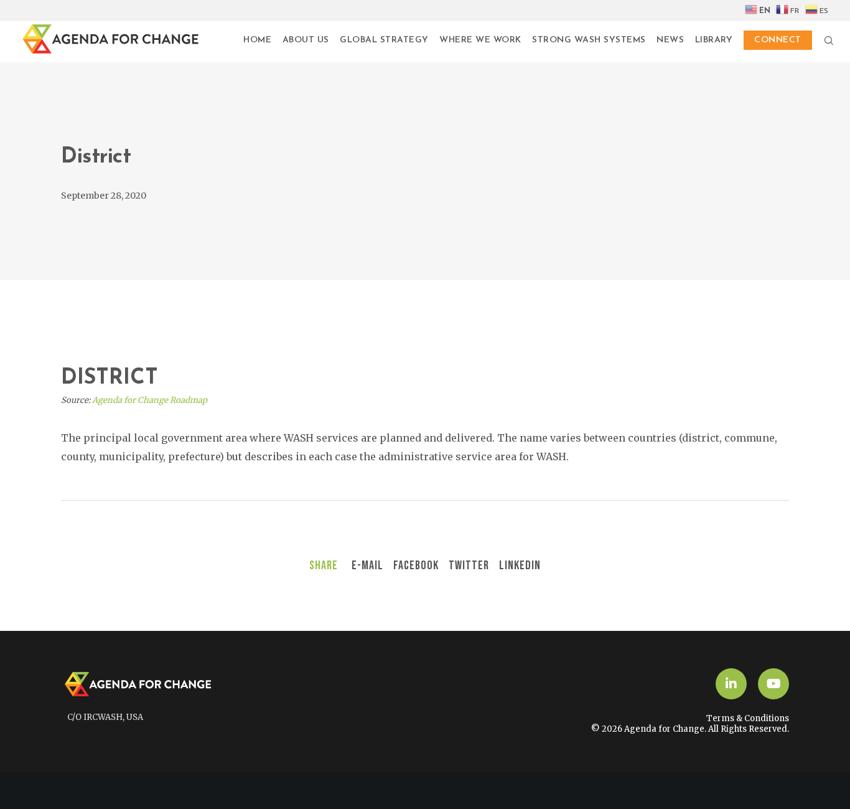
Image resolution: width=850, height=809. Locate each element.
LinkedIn (520, 565)
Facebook (416, 565)
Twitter (469, 565)
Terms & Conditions (747, 718)
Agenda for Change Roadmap (149, 400)
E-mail (367, 565)
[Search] (823, 40)
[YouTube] (773, 683)
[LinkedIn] (731, 683)
